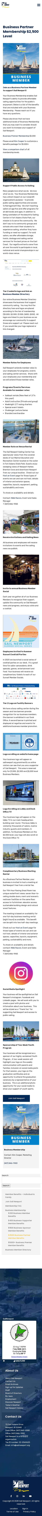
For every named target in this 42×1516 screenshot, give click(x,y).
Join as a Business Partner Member (20, 87)
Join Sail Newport (13, 1201)
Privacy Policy (29, 1511)
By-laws (9, 1396)
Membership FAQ (13, 1206)
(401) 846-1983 (10, 1163)
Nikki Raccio (16, 498)
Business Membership (15, 1210)
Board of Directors (13, 1393)
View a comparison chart (13, 149)
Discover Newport (13, 1402)
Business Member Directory (16, 294)
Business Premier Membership (16, 136)
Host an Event (9, 476)
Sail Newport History (14, 1408)
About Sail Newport (13, 1378)
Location (14, 1508)
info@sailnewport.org (20, 1445)
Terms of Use (12, 1511)
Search (5, 1175)
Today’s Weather (12, 1405)
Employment (10, 1399)
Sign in (25, 1508)
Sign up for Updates (14, 1387)
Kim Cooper (19, 141)
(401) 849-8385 (23, 1430)
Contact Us (10, 1381)
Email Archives (11, 1384)
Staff (7, 1390)
